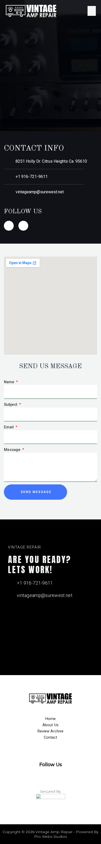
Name (9, 382)
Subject (11, 404)
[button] (92, 11)
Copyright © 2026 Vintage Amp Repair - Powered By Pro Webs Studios (50, 834)
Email (9, 427)
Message (12, 449)
